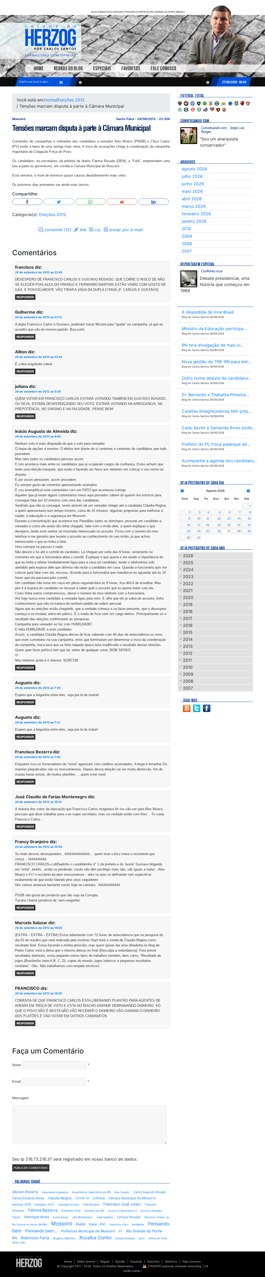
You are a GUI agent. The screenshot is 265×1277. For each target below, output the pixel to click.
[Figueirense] (236, 103)
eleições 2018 (21, 1204)
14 (238, 518)
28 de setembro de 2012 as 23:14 (38, 357)
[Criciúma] (223, 103)
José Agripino (104, 1217)
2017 (187, 618)
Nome (16, 1065)
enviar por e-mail (126, 229)
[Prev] (182, 491)
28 (238, 531)
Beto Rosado (122, 1192)
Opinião (120, 1261)
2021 (188, 590)
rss (98, 229)
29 (249, 531)
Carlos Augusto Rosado (149, 1192)
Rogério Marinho (64, 1238)
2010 (186, 228)
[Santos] (205, 109)
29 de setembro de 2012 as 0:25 (38, 391)
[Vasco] (224, 109)
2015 (188, 632)
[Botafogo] (199, 103)
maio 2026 (192, 191)
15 (249, 518)
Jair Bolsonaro (82, 1217)
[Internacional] (192, 109)
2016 (188, 625)
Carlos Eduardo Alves (28, 1198)
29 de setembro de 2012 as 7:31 (37, 722)
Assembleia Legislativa (55, 1192)
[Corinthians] (211, 103)
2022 (188, 583)
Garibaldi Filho (70, 1210)
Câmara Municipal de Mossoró (132, 1198)
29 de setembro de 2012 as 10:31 (38, 802)
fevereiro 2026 (196, 213)
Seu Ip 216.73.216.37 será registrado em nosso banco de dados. (74, 1159)
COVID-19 (82, 1198)
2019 (188, 604)
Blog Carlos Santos (50, 41)
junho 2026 (193, 183)
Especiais (102, 68)
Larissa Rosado (129, 1217)
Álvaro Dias (18, 1242)
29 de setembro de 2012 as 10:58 (38, 847)
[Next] (248, 491)
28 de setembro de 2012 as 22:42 (38, 272)
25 (207, 531)
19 (218, 524)
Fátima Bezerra (42, 1210)
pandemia (138, 1224)
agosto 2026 (194, 168)
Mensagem (20, 1098)
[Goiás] (180, 109)
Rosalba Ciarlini (95, 1237)
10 (198, 518)
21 (238, 524)
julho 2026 (192, 176)
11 (207, 518)
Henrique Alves (36, 1217)
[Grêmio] (186, 109)
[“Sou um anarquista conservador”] (188, 135)
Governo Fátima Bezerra (122, 1210)
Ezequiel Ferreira (68, 1204)
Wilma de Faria (158, 1238)
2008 (187, 243)
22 (249, 524)
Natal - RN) (97, 1224)
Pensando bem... (41, 1230)
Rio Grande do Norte (144, 1231)
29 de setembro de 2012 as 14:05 (38, 928)
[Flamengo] (242, 103)
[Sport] (218, 109)
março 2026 (194, 206)
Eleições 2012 (71, 99)
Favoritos (130, 68)
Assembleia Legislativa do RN (91, 1192)
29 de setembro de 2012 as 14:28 (38, 993)
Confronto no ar (212, 271)
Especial (136, 1261)
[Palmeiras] (199, 109)
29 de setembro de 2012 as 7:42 (38, 757)
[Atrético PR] (186, 103)
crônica (99, 1198)
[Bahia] (192, 103)
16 (188, 524)
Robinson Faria (35, 1237)
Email (16, 1081)
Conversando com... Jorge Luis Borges (222, 130)
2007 (187, 251)
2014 (188, 639)
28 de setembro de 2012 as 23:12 (38, 317)
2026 (188, 555)
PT (120, 1231)
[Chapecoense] (205, 103)
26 (218, 531)
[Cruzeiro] (230, 103)
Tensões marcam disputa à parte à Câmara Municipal (81, 128)
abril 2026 (192, 198)
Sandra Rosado (125, 1238)
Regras (105, 1261)
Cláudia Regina (59, 1198)
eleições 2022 (45, 1204)
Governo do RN (94, 1210)
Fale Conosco (163, 68)
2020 (188, 597)
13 (228, 518)
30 (188, 537)
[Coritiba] (217, 103)
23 (188, 531)
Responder (25, 297)
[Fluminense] (248, 103)
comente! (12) (57, 229)
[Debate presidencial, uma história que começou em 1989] (188, 278)
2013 (188, 646)
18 (207, 524)
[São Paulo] (212, 109)
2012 (188, 653)
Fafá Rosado (91, 1204)
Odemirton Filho (118, 1224)
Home (38, 68)
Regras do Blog (68, 68)
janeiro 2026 (194, 221)
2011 (187, 660)
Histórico (171, 1261)
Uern (141, 1238)
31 (198, 537)
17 (198, 524)
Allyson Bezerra (25, 1192)
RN (14, 1238)
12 (218, 518)
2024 (188, 569)
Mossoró (61, 1223)
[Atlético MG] (180, 103)
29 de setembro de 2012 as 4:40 (38, 436)
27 (228, 531)
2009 (187, 236)
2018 (188, 611)
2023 (188, 576)
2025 (188, 562)
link (83, 229)
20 (228, 524)
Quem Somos (86, 1261)
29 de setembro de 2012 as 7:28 (38, 688)
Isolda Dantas (60, 1217)
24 (198, 531)
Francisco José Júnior (122, 1204)
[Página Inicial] (29, 1261)
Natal (80, 1224)
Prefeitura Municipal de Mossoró (88, 1231)
